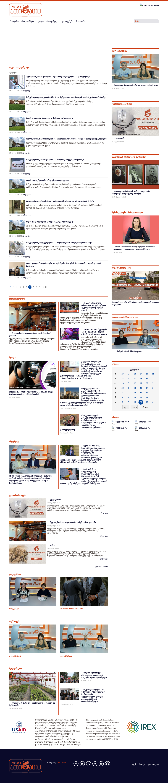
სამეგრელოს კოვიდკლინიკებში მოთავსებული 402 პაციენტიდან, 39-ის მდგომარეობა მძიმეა (66, 97)
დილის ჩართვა (15, 656)
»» (155, 369)
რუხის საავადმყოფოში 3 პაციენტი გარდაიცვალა (47, 180)
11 (46, 287)
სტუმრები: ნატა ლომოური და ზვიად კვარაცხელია (136, 85)
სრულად (26, 91)
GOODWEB (61, 763)
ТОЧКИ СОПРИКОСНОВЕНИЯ (71, 609)
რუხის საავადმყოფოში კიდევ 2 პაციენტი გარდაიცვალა (50, 222)
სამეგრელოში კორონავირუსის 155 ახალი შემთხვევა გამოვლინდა (55, 160)
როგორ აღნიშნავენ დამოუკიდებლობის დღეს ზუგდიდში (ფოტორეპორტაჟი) (94, 675)
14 (135, 393)
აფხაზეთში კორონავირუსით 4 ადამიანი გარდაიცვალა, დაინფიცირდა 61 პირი (60, 201)
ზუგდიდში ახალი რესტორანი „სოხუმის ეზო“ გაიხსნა (73, 522)
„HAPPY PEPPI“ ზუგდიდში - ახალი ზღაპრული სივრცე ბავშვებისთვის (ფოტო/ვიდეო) (94, 332)
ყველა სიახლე (101, 566)
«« (116, 369)
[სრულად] (158, 92)
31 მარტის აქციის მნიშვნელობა (127, 351)
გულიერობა (55, 500)
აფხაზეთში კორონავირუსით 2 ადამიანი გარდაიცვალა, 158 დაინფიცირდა (58, 77)
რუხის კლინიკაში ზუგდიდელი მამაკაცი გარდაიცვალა (49, 118)
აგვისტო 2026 (135, 370)
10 (43, 287)
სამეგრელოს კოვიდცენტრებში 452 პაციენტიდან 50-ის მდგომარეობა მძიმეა (59, 243)
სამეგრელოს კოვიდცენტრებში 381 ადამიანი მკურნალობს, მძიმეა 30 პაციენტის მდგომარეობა (66, 139)
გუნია (52, 545)
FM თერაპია (14, 609)
